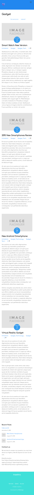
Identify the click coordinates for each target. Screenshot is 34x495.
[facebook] (16, 475)
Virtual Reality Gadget (12, 333)
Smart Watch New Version (14, 45)
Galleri (17, 483)
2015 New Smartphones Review (17, 135)
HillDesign (21, 490)
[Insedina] (3, 5)
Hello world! (5, 428)
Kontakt (11, 483)
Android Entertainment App (15, 439)
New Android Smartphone (15, 236)
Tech (24, 48)
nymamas (5, 48)
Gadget (23, 19)
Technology (14, 19)
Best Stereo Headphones (14, 433)
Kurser (22, 483)
